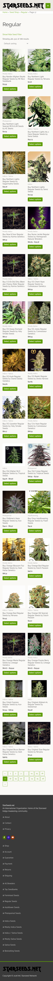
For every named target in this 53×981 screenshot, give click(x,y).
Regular (24, 12)
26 (43, 779)
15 (37, 773)
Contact (8, 823)
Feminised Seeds (12, 895)
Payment (8, 864)
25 (37, 779)
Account (8, 852)
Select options (10, 89)
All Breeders (10, 883)
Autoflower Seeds (12, 907)
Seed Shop (14, 12)
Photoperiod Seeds (13, 913)
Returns (8, 870)
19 (16, 779)
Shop (7, 846)
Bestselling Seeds (12, 951)
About (7, 817)
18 (10, 779)
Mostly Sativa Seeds (13, 939)
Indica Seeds (10, 921)
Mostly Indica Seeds (13, 927)
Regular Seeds (11, 901)
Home (5, 12)
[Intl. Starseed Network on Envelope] (12, 837)
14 (32, 773)
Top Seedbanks (11, 889)
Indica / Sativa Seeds (14, 933)
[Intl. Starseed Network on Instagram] (8, 837)
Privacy (8, 829)
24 (32, 779)
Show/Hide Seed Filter (12, 34)
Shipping (8, 876)
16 (42, 773)
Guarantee (9, 858)
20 (21, 779)
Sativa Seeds (10, 945)
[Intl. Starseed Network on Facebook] (4, 837)
